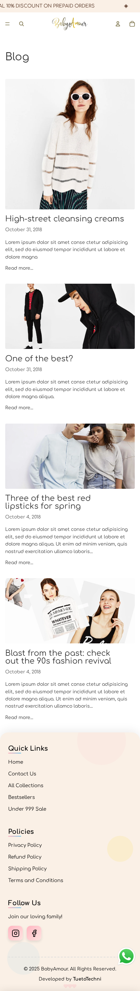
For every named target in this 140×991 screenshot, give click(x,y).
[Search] (21, 24)
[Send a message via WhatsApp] (126, 956)
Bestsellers (21, 797)
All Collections (25, 785)
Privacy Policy (25, 845)
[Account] (118, 24)
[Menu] (7, 23)
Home (15, 762)
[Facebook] (34, 933)
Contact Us (22, 774)
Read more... (19, 268)
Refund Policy (24, 857)
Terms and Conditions (35, 880)
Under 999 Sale (27, 809)
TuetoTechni (87, 979)
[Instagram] (15, 933)
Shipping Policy (27, 869)
